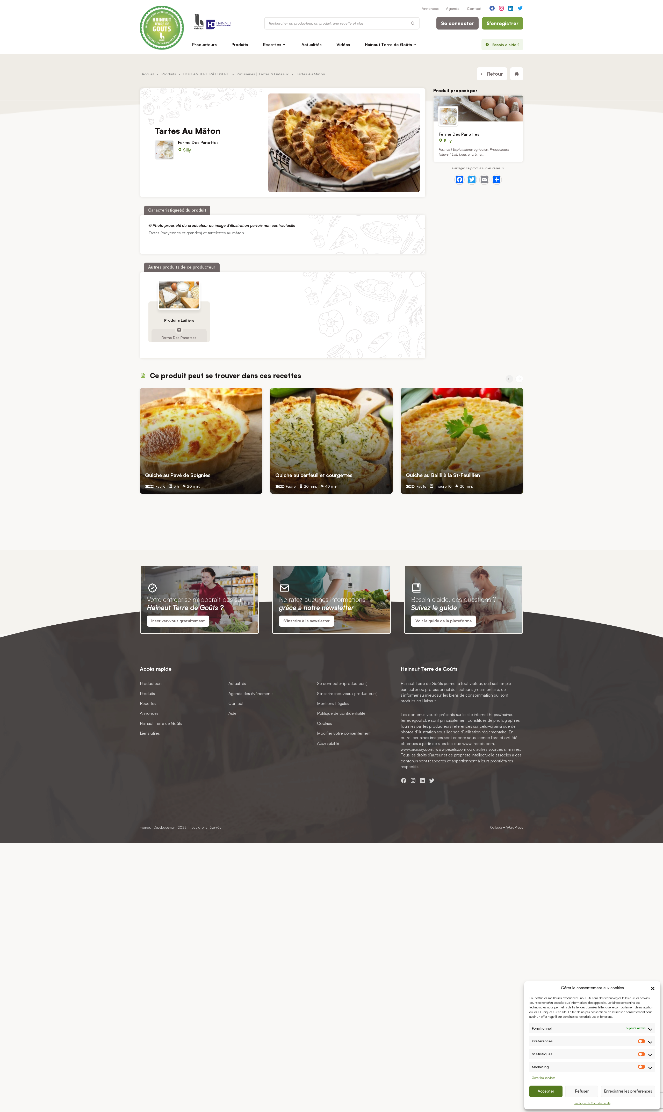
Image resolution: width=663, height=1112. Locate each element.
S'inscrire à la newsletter (306, 620)
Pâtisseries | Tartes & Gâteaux (263, 73)
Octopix (496, 827)
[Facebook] (459, 179)
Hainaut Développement (158, 827)
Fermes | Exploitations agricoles (463, 149)
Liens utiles (150, 733)
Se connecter (457, 23)
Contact (474, 8)
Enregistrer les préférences (628, 1091)
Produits (240, 44)
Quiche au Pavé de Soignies (178, 475)
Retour (494, 74)
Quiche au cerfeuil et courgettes (313, 475)
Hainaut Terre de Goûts (388, 44)
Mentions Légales (333, 703)
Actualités (311, 44)
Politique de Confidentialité (592, 1103)
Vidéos (343, 44)
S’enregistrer (502, 23)
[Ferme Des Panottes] (478, 108)
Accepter (546, 1091)
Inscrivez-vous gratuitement (178, 620)
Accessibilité (328, 743)
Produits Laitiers (179, 320)
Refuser (582, 1091)
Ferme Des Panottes (198, 142)
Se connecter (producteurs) (342, 683)
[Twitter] (472, 179)
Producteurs (204, 44)
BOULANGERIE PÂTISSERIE (206, 73)
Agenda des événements (250, 693)
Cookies (324, 723)
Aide (232, 713)
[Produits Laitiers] (179, 294)
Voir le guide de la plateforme (443, 620)
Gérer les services (543, 1078)
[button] (652, 987)
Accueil (148, 73)
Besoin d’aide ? (506, 44)
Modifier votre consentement (344, 733)
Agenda (452, 8)
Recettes (272, 44)
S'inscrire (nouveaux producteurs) (347, 693)
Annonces (430, 8)
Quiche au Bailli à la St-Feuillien (443, 475)
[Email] (484, 179)
